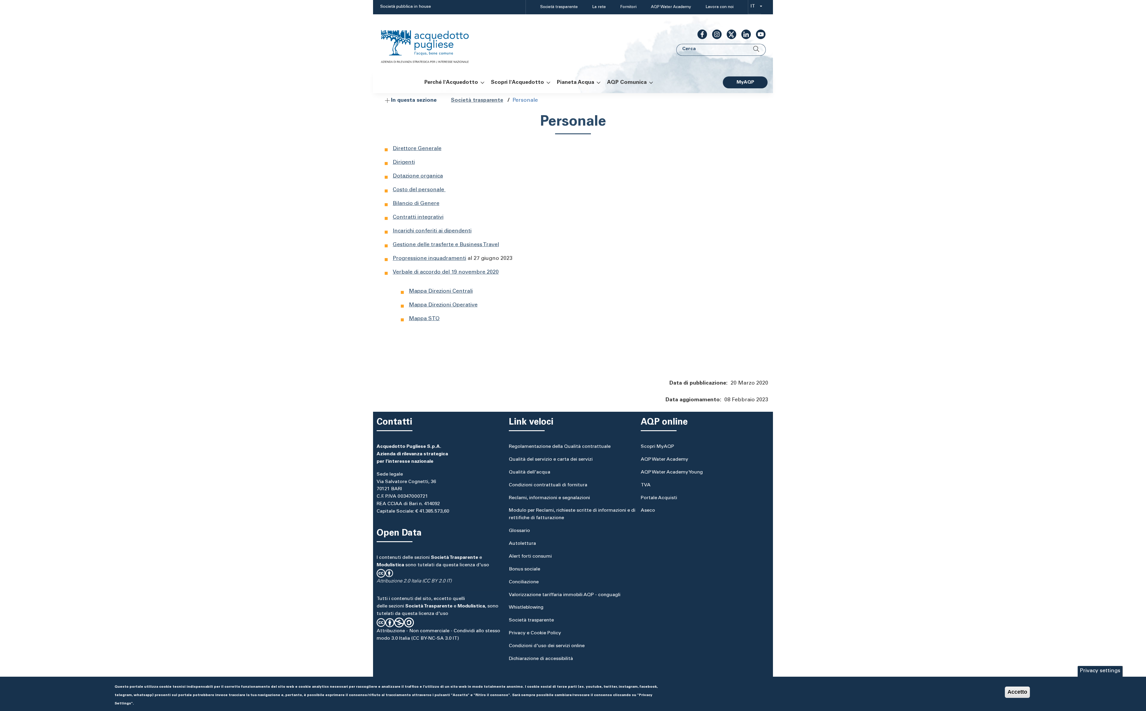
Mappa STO (424, 319)
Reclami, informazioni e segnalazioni (549, 498)
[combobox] (754, 7)
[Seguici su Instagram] (714, 34)
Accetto (1017, 692)
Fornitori (628, 7)
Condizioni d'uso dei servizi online (547, 646)
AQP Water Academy (671, 7)
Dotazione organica (418, 176)
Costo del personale (419, 190)
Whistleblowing (526, 607)
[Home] (431, 42)
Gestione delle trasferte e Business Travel (446, 245)
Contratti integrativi (418, 217)
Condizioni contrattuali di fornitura (548, 485)
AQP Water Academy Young (672, 472)
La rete (599, 7)
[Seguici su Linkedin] (744, 34)
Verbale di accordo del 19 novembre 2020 (446, 272)
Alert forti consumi (530, 556)
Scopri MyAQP (657, 446)
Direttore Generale (417, 149)
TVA (646, 485)
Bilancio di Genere (416, 203)
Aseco (648, 510)
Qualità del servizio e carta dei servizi (551, 459)
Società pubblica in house (405, 7)
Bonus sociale (524, 569)
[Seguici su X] (729, 34)
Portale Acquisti (659, 498)
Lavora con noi (720, 7)
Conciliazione (524, 582)
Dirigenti (404, 162)
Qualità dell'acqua (529, 472)
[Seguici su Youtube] (758, 34)
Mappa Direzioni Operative (443, 305)
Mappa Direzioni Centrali (441, 291)
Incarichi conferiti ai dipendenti (432, 231)
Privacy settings (1100, 671)
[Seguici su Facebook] (700, 34)
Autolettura (522, 543)
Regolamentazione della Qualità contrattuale (560, 446)
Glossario (519, 530)
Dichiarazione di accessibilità (541, 658)
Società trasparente (559, 7)
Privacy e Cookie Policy (535, 633)
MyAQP (745, 82)
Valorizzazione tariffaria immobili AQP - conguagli (564, 595)
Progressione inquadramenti (429, 258)
